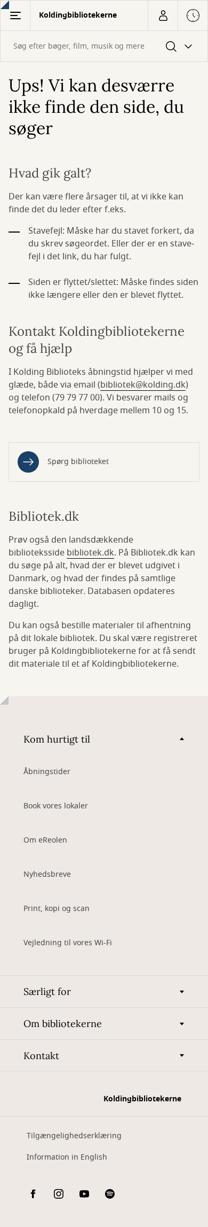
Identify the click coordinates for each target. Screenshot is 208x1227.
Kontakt (41, 1055)
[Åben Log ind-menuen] (163, 15)
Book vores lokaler (55, 806)
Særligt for (47, 991)
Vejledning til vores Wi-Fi (67, 942)
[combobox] (104, 46)
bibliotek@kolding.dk (143, 385)
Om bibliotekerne (62, 1023)
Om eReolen (45, 840)
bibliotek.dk (90, 552)
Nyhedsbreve (47, 874)
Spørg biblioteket (78, 461)
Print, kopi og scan (56, 908)
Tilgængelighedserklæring (74, 1135)
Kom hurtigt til (56, 739)
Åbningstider (46, 771)
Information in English (67, 1157)
